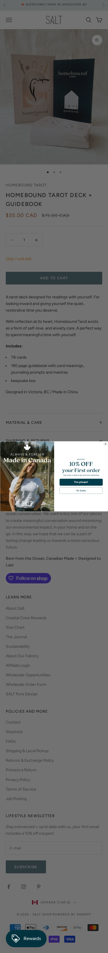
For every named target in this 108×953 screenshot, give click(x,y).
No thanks (81, 490)
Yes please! (81, 482)
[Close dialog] (105, 444)
